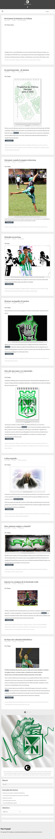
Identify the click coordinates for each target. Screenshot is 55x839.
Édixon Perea (35, 145)
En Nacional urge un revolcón (9, 800)
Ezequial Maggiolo (42, 624)
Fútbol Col (39, 443)
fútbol (17, 569)
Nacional (16, 133)
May (11, 291)
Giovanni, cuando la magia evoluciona (20, 160)
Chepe (16, 145)
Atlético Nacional (9, 60)
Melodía (15, 291)
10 (5, 569)
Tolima (38, 60)
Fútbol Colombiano (31, 288)
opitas (6, 690)
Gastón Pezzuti (28, 358)
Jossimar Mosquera (28, 147)
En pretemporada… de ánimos (16, 70)
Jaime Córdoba (18, 147)
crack (10, 227)
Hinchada (11, 445)
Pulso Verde (33, 60)
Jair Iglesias (18, 445)
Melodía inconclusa (12, 237)
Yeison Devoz (30, 629)
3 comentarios (21, 71)
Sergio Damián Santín (13, 150)
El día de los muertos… (8, 798)
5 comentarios (21, 302)
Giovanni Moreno (25, 60)
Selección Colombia (14, 629)
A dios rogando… (11, 458)
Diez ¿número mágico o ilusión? (17, 526)
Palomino (20, 627)
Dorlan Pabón (21, 145)
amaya (6, 702)
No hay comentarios (22, 20)
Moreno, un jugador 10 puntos (16, 301)
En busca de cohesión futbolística (18, 640)
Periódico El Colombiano (39, 147)
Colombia (16, 288)
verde (21, 571)
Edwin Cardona (25, 443)
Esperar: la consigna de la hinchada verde (21, 582)
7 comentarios (21, 641)
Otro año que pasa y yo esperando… (18, 371)
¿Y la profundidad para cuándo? (10, 803)
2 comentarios (21, 161)
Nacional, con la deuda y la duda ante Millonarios (14, 793)
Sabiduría (26, 516)
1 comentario (21, 528)
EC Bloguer (17, 60)
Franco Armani (43, 145)
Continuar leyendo (9, 140)
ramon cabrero (12, 516)
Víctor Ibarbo (8, 448)
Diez (8, 569)
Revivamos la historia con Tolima (18, 18)
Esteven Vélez (32, 443)
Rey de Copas (44, 445)
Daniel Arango (18, 624)
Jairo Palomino (38, 702)
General (14, 20)
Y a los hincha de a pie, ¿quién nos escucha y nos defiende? (16, 795)
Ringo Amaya (20, 516)
